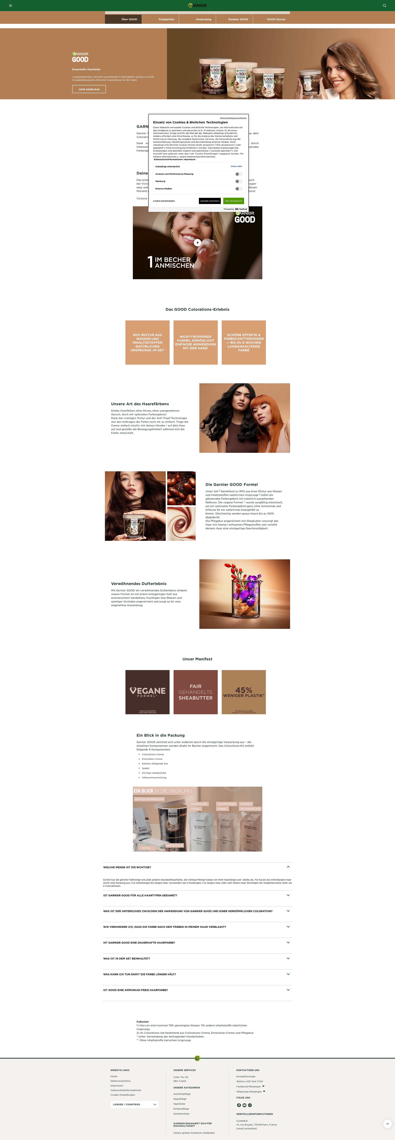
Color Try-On (180, 1077)
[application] (134, 1104)
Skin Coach (179, 1080)
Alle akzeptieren (233, 201)
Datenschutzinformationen (125, 1090)
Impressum (116, 1085)
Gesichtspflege (182, 1093)
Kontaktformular (246, 1076)
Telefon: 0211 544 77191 (249, 1081)
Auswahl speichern (209, 201)
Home (113, 1076)
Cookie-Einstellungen (122, 1094)
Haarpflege (179, 1098)
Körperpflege (181, 1108)
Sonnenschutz (181, 1113)
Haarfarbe (179, 1103)
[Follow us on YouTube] (244, 1105)
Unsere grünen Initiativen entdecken (194, 1132)
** (244, 501)
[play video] (197, 243)
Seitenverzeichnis (120, 1080)
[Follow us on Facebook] (239, 1105)
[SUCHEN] (384, 5)
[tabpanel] (197, 876)
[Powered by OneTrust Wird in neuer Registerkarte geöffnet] (235, 210)
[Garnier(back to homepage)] (197, 5)
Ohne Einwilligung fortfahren (233, 118)
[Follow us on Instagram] (250, 1105)
